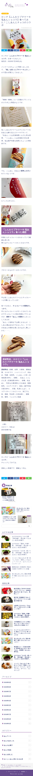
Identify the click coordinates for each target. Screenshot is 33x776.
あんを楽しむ (17, 754)
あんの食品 (17, 750)
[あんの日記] (16, 6)
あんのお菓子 (5, 13)
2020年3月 (17, 705)
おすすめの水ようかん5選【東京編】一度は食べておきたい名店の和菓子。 (21, 538)
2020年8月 (17, 687)
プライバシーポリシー (13, 771)
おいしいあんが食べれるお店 (17, 759)
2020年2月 (17, 710)
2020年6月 (17, 696)
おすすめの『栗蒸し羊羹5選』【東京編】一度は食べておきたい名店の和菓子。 (21, 545)
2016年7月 (17, 714)
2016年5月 (17, 723)
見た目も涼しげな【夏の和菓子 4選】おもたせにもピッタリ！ (21, 575)
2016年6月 (17, 719)
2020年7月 (17, 691)
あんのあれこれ (17, 741)
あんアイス (17, 736)
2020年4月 (17, 700)
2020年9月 (17, 682)
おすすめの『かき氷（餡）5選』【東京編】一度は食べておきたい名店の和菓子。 (21, 552)
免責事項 (23, 771)
